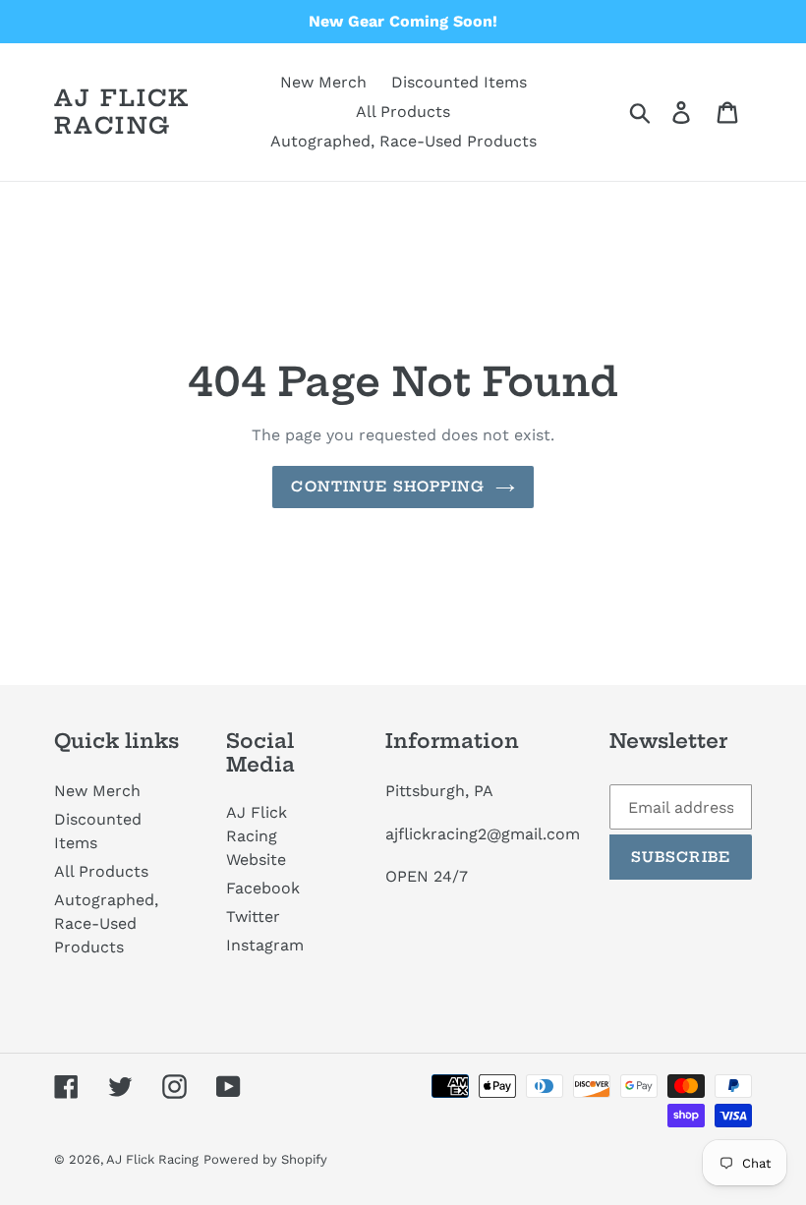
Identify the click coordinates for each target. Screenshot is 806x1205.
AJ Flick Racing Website (256, 836)
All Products (101, 871)
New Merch (97, 790)
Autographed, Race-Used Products (106, 923)
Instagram (265, 945)
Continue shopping (388, 486)
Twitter (253, 916)
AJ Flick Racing (122, 112)
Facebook (263, 888)
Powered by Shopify (265, 1159)
